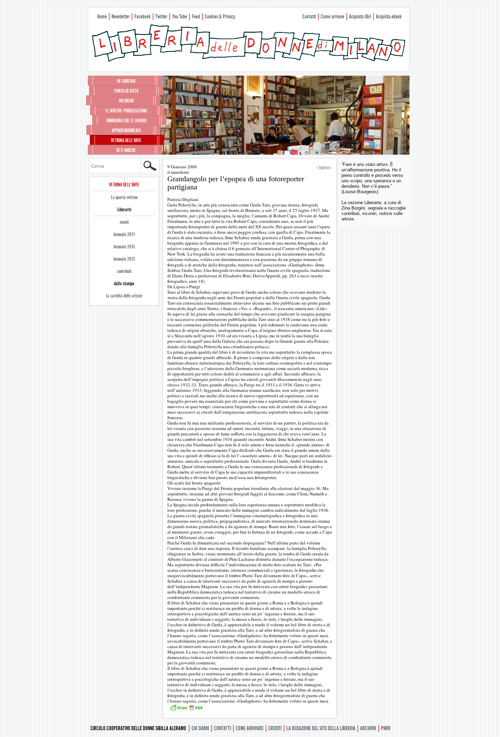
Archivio (368, 728)
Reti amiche (126, 150)
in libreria (126, 81)
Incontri (126, 101)
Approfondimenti (126, 130)
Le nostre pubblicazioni (126, 110)
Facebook (142, 16)
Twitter (161, 16)
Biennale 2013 (124, 259)
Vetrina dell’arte (126, 140)
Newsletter (121, 16)
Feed (196, 16)
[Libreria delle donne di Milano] (248, 60)
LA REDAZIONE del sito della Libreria (320, 728)
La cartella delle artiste (124, 295)
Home (102, 16)
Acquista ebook (389, 16)
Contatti (309, 16)
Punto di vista (126, 91)
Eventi (124, 222)
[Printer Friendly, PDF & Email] (186, 710)
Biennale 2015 (124, 246)
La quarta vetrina (124, 197)
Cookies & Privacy (220, 16)
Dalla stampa (124, 283)
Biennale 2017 (124, 234)
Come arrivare (332, 16)
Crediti (275, 728)
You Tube (179, 16)
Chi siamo (200, 728)
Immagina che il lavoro (126, 120)
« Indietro (323, 167)
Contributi (124, 271)
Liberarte (124, 209)
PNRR (385, 728)
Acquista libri (360, 16)
